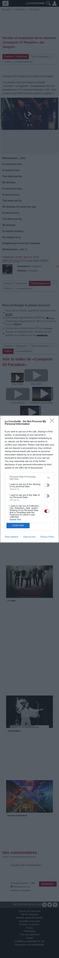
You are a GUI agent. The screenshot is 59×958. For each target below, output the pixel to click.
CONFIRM (18, 525)
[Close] (53, 422)
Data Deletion (11, 536)
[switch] (46, 485)
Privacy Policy (47, 536)
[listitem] (29, 478)
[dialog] (29, 479)
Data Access (29, 536)
